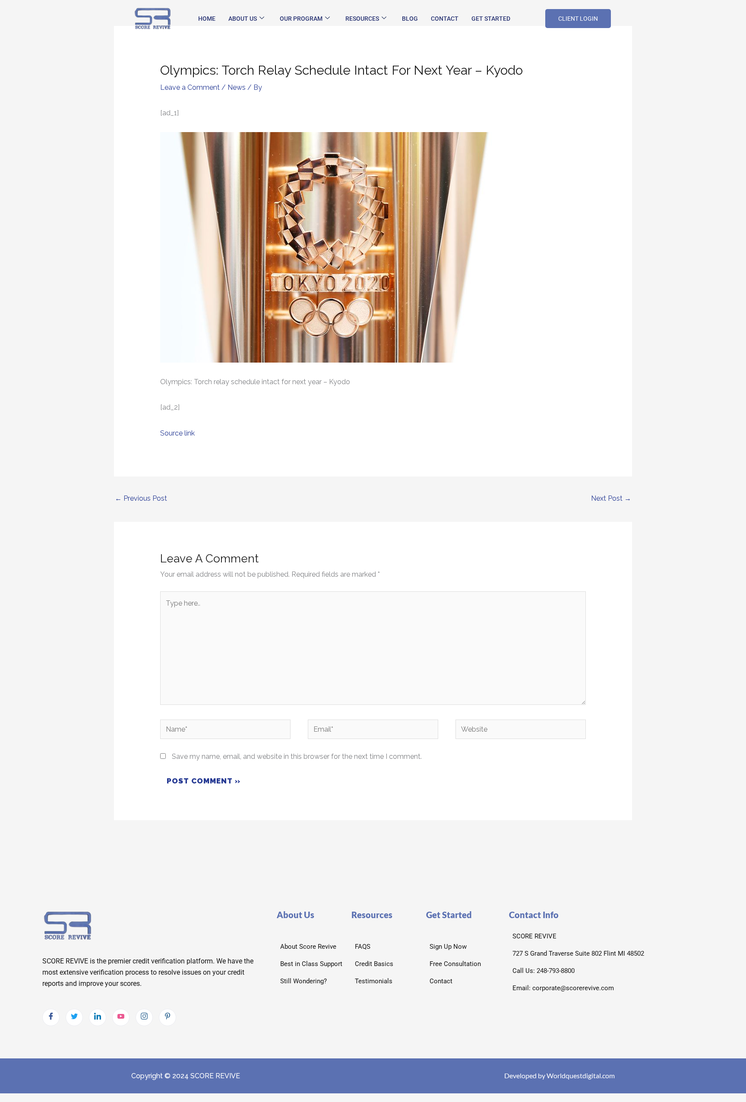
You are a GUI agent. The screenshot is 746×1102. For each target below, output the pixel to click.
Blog (410, 18)
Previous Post (141, 498)
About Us (242, 18)
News (237, 87)
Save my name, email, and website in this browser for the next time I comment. (297, 756)
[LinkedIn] (97, 1017)
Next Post (611, 498)
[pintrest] (167, 1017)
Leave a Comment (190, 87)
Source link (177, 433)
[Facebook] (51, 1017)
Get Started (490, 18)
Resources (362, 18)
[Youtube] (121, 1017)
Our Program (301, 18)
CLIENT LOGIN (578, 18)
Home (206, 18)
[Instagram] (144, 1017)
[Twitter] (74, 1017)
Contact (444, 18)
